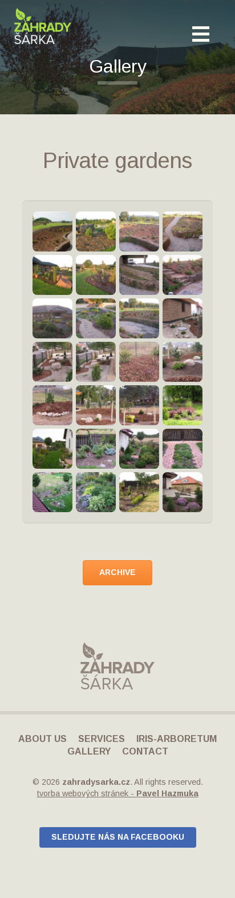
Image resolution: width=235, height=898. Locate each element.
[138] (52, 362)
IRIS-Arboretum (176, 739)
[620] (52, 449)
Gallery (89, 751)
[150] (52, 405)
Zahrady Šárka (42, 26)
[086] (96, 275)
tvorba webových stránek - (117, 793)
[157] (96, 405)
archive (117, 572)
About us (42, 739)
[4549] (52, 231)
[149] (182, 362)
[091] (96, 318)
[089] (182, 275)
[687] (96, 492)
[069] (96, 231)
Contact (145, 751)
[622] (96, 449)
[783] (139, 492)
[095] (139, 318)
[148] (139, 362)
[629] (139, 449)
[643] (182, 449)
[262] (182, 405)
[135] (182, 318)
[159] (139, 405)
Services (101, 739)
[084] (182, 231)
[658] (52, 492)
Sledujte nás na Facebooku (117, 836)
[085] (52, 275)
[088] (139, 275)
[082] (139, 231)
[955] (182, 492)
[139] (96, 362)
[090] (52, 318)
